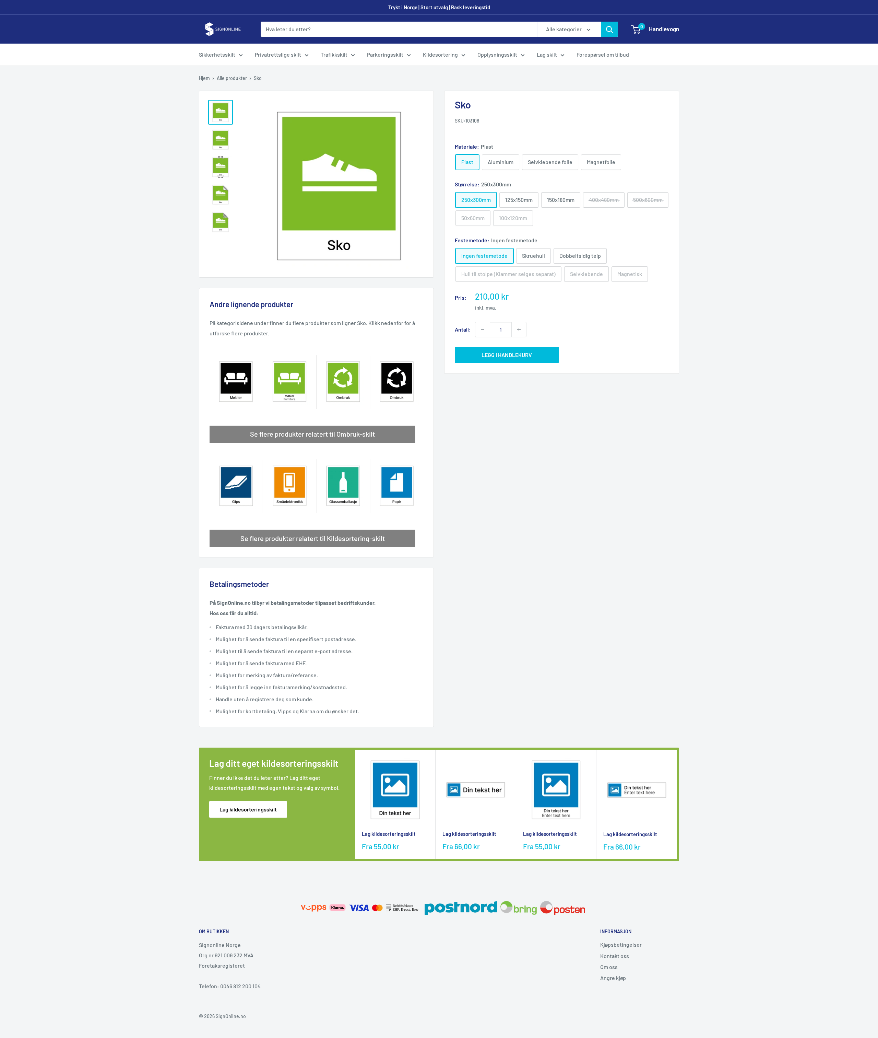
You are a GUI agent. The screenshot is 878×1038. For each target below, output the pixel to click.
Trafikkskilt (334, 54)
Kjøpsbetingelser (621, 944)
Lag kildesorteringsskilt (248, 809)
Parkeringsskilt (385, 54)
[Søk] (609, 29)
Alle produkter (232, 78)
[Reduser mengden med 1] (482, 329)
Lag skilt (547, 54)
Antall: (463, 329)
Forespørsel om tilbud (603, 54)
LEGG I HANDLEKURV (507, 354)
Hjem (204, 78)
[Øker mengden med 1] (519, 329)
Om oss (609, 967)
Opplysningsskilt (497, 54)
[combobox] (399, 29)
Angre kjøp (613, 977)
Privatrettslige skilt (278, 54)
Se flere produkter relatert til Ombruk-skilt (312, 434)
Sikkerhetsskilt (217, 54)
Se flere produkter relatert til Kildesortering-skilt (312, 538)
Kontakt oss (614, 956)
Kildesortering (440, 54)
